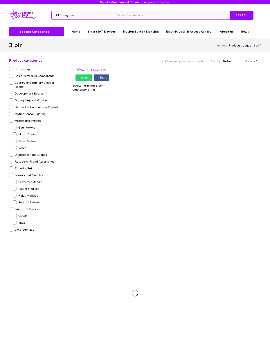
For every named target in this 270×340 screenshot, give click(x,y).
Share (103, 77)
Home (221, 45)
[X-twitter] (144, 302)
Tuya (21, 223)
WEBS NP (183, 335)
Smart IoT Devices (27, 209)
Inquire (85, 77)
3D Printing (22, 69)
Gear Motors (26, 127)
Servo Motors (27, 141)
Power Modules (28, 189)
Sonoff (22, 216)
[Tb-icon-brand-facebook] (136, 302)
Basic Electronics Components (35, 76)
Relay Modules (28, 195)
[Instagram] (152, 302)
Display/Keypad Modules (31, 100)
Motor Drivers (27, 134)
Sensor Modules (28, 202)
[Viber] (169, 302)
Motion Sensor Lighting (30, 114)
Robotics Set (23, 168)
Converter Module (30, 182)
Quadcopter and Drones (31, 154)
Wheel (22, 148)
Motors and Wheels (28, 120)
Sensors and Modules (29, 175)
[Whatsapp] (161, 302)
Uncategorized (24, 229)
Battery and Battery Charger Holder (34, 84)
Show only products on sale (185, 61)
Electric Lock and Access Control (36, 107)
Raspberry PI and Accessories (34, 161)
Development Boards (29, 93)
